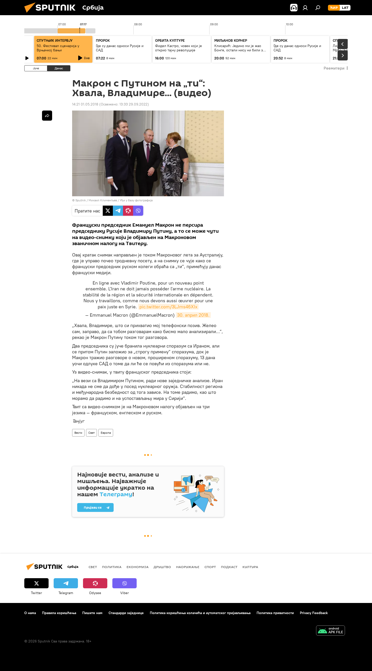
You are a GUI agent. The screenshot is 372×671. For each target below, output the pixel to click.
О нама (30, 613)
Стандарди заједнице (126, 613)
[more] (47, 116)
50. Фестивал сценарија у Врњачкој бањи (58, 48)
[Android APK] (330, 631)
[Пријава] (305, 8)
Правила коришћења (59, 613)
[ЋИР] (334, 8)
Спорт (210, 567)
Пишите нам (92, 613)
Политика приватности (275, 613)
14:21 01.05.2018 (85, 104)
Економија (138, 567)
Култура (250, 567)
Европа (106, 433)
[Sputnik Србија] (52, 14)
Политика (111, 567)
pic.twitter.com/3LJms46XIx (168, 307)
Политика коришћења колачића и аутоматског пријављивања (200, 613)
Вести (78, 433)
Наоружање (187, 567)
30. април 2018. (193, 315)
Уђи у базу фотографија (136, 200)
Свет (91, 433)
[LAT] (345, 8)
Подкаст (229, 567)
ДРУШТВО (162, 567)
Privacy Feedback (314, 613)
